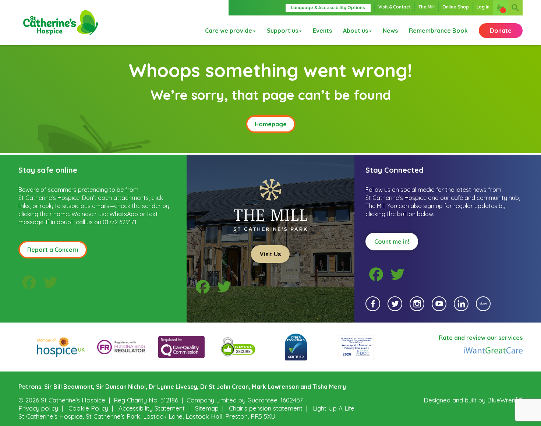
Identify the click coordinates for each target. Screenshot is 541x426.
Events (322, 30)
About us (355, 30)
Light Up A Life (333, 408)
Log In (483, 7)
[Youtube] (439, 303)
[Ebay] (483, 303)
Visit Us (270, 254)
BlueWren (501, 400)
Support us (282, 30)
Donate (501, 30)
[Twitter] (395, 303)
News (390, 30)
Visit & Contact (394, 7)
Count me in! (391, 241)
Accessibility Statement (152, 408)
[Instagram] (417, 303)
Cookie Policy (88, 408)
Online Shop (455, 7)
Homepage (271, 124)
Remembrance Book (438, 30)
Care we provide (228, 30)
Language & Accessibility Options (328, 7)
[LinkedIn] (461, 303)
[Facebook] (372, 303)
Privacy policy (38, 408)
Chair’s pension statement (266, 408)
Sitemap (207, 408)
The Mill (426, 7)
